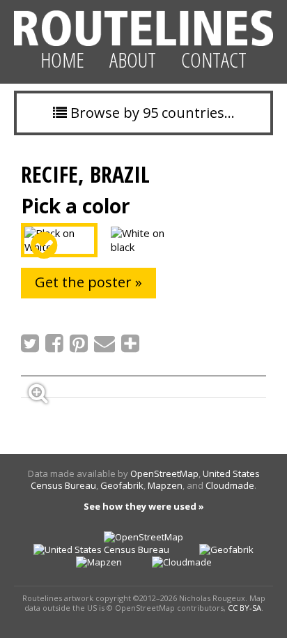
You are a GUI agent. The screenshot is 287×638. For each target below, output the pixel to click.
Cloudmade (229, 485)
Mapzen (165, 485)
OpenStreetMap (164, 473)
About (132, 59)
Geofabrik (122, 485)
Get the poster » (88, 282)
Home (62, 59)
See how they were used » (144, 506)
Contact (214, 59)
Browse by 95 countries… (151, 112)
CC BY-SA (244, 607)
